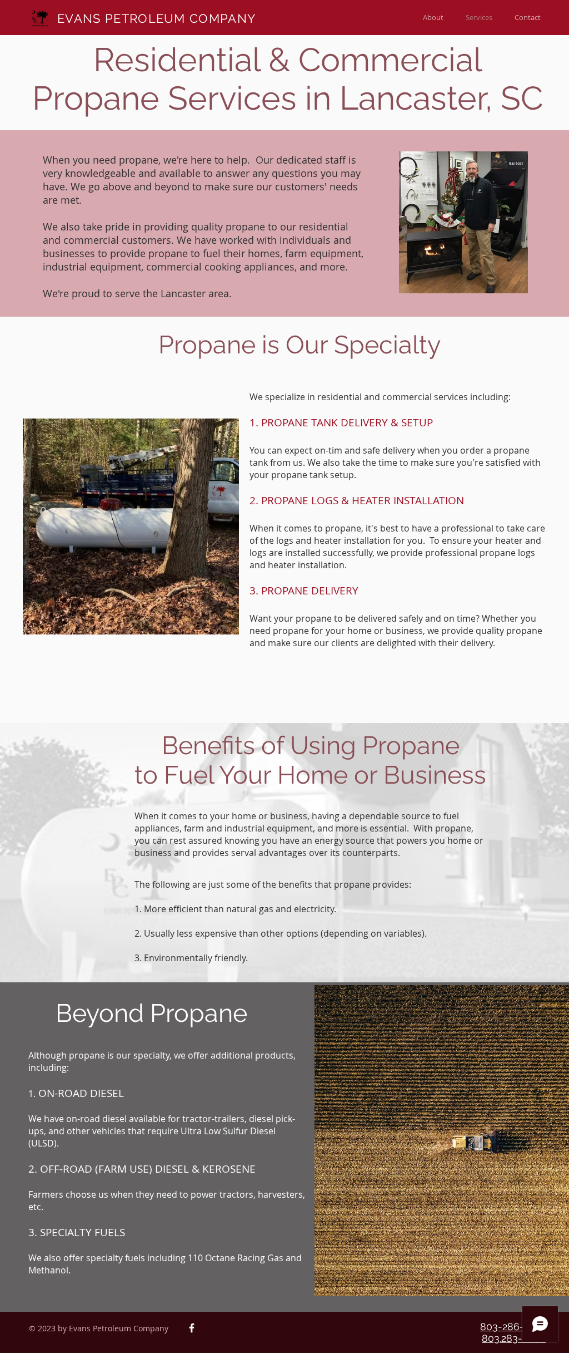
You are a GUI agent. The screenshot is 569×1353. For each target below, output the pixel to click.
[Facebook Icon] (192, 1328)
